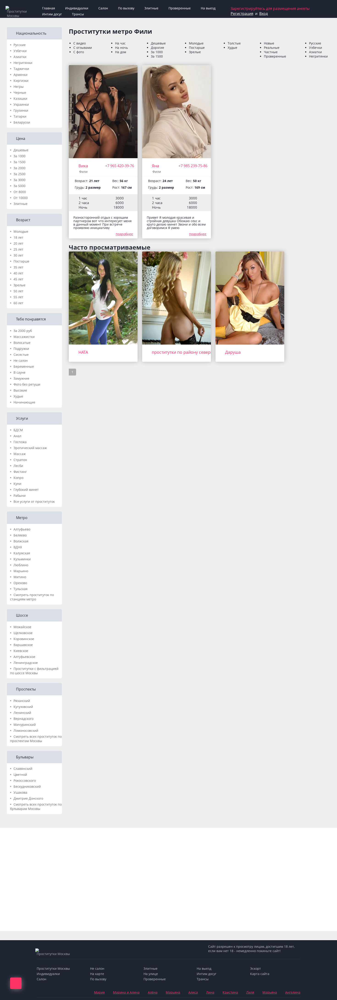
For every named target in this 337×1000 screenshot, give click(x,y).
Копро (18, 477)
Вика (83, 166)
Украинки (21, 104)
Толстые (234, 43)
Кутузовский (23, 706)
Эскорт (255, 968)
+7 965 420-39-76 (119, 165)
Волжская (21, 541)
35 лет (18, 267)
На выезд (208, 8)
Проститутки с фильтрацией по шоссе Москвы (34, 670)
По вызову (126, 8)
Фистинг (20, 472)
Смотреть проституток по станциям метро (32, 597)
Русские (20, 45)
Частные (271, 52)
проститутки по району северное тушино (193, 352)
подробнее (124, 234)
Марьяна (173, 992)
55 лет (18, 297)
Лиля (250, 992)
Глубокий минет (26, 489)
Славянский (23, 768)
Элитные (151, 8)
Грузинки (21, 110)
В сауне (19, 372)
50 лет (18, 291)
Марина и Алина (126, 992)
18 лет (18, 237)
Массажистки (24, 336)
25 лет (18, 249)
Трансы (78, 14)
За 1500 (19, 162)
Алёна (152, 992)
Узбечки (20, 51)
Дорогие (157, 47)
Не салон (21, 360)
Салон (103, 8)
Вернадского (23, 718)
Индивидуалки (76, 8)
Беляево (20, 535)
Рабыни (20, 495)
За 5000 (19, 186)
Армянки (21, 74)
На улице (151, 974)
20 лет (18, 243)
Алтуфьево (22, 529)
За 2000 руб (23, 331)
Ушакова (20, 792)
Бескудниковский (27, 786)
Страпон (20, 460)
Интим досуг (52, 14)
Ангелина (292, 992)
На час (120, 43)
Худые (18, 396)
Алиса (193, 992)
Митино (20, 577)
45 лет (18, 279)
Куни (17, 483)
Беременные (24, 366)
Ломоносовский (26, 730)
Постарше (21, 261)
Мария (99, 992)
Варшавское (23, 645)
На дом (120, 52)
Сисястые (21, 354)
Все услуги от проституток (34, 501)
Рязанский (22, 701)
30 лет (18, 255)
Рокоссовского (25, 780)
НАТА (83, 352)
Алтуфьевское (24, 657)
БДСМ (18, 430)
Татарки (20, 116)
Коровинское (24, 639)
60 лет (18, 303)
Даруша (233, 352)
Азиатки (20, 57)
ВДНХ (18, 547)
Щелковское (23, 633)
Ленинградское (26, 662)
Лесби (18, 466)
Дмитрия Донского (28, 798)
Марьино (21, 571)
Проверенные (179, 8)
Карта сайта (259, 974)
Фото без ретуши (27, 384)
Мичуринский (25, 724)
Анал (17, 436)
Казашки (20, 98)
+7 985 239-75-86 (193, 165)
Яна (155, 166)
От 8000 (20, 192)
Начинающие (24, 402)
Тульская (21, 589)
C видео (79, 43)
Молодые (21, 231)
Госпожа (20, 442)
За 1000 (19, 156)
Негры (19, 86)
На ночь (121, 47)
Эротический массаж (30, 448)
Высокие (20, 390)
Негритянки (23, 63)
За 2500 (19, 174)
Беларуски (22, 122)
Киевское (21, 651)
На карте (97, 974)
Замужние (21, 378)
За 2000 (19, 168)
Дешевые (21, 150)
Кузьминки (22, 559)
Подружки (21, 348)
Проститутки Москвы (53, 968)
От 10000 (21, 198)
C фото (78, 52)
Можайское (22, 627)
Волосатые (22, 342)
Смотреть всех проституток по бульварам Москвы (36, 806)
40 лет (18, 273)
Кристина (230, 992)
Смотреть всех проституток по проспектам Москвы (36, 738)
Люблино (21, 565)
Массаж (20, 454)
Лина (210, 992)
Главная (48, 8)
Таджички (21, 68)
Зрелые (19, 285)
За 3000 (19, 180)
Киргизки (21, 80)
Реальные (271, 47)
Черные (20, 92)
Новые (269, 43)
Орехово (20, 583)
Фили (83, 171)
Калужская (22, 553)
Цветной (20, 774)
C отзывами (82, 47)
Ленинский (22, 712)
